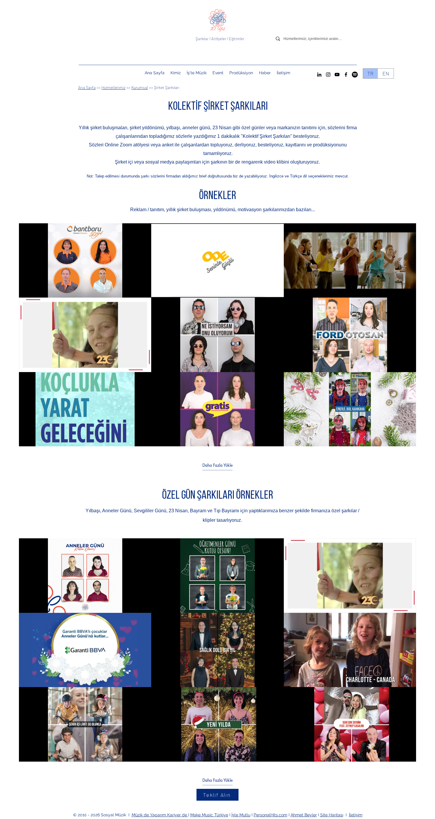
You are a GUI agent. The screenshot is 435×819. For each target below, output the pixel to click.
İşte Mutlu (240, 814)
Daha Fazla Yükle (217, 465)
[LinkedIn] (319, 74)
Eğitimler (236, 38)
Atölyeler (218, 38)
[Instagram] (328, 74)
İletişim (355, 814)
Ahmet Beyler (304, 814)
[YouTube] (337, 74)
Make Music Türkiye (209, 814)
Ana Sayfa (87, 87)
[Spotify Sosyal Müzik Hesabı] (355, 74)
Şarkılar (203, 38)
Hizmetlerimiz (113, 87)
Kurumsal (139, 87)
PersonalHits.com (270, 814)
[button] (218, 72)
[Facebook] (346, 74)
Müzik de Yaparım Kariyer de (160, 814)
